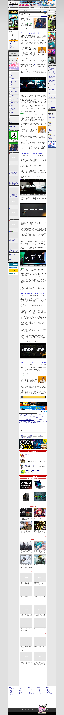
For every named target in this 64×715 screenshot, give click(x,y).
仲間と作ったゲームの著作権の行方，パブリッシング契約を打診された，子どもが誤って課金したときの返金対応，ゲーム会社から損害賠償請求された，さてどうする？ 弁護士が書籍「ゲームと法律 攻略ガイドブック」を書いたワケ (26, 566)
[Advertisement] (33, 679)
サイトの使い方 (18, 0)
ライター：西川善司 (44, 16)
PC (12, 7)
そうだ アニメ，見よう (14, 91)
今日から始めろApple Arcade (14, 95)
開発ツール (35, 435)
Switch (23, 7)
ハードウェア (37, 7)
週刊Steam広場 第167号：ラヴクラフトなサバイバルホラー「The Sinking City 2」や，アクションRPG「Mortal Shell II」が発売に (26, 583)
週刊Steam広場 (13, 88)
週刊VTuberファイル (13, 80)
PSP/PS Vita (48, 687)
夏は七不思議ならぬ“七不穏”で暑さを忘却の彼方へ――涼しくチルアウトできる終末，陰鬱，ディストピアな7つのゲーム (13, 183)
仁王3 (50, 126)
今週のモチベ (12, 75)
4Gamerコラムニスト (13, 100)
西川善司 (29, 437)
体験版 (11, 690)
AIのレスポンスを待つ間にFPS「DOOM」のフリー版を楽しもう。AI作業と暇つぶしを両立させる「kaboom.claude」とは (26, 519)
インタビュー (23, 437)
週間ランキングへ (53, 107)
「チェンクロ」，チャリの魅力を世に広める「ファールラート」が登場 (39, 518)
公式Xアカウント (13, 0)
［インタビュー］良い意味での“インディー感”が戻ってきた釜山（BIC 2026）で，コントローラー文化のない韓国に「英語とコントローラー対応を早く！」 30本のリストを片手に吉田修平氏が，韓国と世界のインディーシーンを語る (13, 229)
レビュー (11, 46)
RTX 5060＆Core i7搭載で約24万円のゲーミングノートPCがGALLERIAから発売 (39, 490)
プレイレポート (31, 689)
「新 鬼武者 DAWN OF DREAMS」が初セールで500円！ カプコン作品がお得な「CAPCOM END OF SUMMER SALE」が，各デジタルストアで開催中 (52, 89)
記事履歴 (50, 0)
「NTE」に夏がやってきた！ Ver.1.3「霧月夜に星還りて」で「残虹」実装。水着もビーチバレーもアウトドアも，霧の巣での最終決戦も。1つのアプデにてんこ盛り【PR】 (39, 551)
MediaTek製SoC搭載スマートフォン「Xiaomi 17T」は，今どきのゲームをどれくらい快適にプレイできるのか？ (39, 615)
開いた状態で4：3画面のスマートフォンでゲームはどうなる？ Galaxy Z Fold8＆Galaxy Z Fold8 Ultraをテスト (39, 629)
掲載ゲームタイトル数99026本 (13, 5)
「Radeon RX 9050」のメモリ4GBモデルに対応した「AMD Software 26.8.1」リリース (26, 490)
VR (33, 7)
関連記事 (33, 64)
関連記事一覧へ (45, 413)
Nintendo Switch (12, 129)
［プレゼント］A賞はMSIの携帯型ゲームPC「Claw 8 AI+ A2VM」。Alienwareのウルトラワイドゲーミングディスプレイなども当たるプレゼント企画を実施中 (52, 72)
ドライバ (11, 122)
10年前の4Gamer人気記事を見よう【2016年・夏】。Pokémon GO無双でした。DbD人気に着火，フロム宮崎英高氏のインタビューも (13, 173)
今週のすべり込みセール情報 (14, 86)
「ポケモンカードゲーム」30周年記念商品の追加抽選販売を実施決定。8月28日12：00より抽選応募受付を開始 (52, 68)
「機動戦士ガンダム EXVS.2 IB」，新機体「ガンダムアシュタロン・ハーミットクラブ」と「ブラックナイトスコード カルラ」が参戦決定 (52, 81)
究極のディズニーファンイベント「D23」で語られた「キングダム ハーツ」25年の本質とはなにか (13, 240)
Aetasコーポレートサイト (13, 259)
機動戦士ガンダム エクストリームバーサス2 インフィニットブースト (52, 130)
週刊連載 (11, 692)
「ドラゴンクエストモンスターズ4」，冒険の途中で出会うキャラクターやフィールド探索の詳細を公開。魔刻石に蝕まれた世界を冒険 (52, 76)
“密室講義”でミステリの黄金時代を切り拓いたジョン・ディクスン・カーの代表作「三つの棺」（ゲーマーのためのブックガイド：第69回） (39, 597)
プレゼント (11, 118)
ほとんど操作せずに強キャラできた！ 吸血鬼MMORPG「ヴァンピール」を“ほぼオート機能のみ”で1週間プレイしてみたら (13, 195)
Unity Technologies (13, 41)
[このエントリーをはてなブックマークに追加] (45, 12)
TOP (9, 7)
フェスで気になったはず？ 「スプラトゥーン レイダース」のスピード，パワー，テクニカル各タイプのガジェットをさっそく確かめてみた (13, 206)
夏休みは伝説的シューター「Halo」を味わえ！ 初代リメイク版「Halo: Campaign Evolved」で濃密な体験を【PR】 (39, 565)
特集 (11, 45)
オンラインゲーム (12, 688)
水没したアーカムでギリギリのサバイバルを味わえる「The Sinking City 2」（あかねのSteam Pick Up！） (26, 597)
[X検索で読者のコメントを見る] (40, 11)
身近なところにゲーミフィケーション (14, 109)
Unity (13, 38)
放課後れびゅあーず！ (14, 112)
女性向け (30, 7)
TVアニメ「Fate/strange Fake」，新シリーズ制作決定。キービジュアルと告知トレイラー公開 (52, 93)
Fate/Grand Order (51, 114)
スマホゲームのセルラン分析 (14, 84)
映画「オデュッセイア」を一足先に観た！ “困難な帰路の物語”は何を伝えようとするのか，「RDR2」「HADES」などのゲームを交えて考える (13, 162)
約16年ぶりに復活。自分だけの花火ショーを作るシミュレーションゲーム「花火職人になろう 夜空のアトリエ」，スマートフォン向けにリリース (39, 532)
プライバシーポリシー (13, 254)
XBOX (15, 7)
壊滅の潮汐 (50, 138)
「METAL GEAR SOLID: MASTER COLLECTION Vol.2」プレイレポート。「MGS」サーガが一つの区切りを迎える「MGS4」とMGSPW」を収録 (52, 101)
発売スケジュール (21, 692)
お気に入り (46, 0)
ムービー (11, 47)
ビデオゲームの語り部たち (14, 102)
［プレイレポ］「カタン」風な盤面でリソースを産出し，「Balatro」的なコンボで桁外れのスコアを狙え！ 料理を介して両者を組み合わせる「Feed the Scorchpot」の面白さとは (26, 615)
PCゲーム (11, 125)
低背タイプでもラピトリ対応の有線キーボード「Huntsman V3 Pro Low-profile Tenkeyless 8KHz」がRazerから (39, 503)
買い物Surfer (12, 105)
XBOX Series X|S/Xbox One (13, 126)
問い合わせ (22, 0)
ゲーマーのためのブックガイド (14, 93)
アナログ (44, 7)
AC (41, 7)
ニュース (11, 44)
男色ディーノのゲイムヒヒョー (14, 82)
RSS (9, 0)
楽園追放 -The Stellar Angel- (52, 123)
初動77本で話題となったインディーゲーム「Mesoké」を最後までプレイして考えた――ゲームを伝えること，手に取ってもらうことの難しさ (13, 217)
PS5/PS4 (19, 7)
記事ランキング (12, 694)
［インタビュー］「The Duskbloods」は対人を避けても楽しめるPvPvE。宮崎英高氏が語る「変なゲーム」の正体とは (13, 250)
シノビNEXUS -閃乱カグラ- (52, 135)
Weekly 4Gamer (13, 73)
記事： (16, 58)
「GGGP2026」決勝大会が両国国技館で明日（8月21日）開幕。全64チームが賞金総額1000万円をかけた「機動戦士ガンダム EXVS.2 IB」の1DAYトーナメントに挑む (52, 97)
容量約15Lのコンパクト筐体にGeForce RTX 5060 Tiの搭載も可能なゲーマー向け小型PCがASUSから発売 (26, 503)
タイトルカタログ (21, 693)
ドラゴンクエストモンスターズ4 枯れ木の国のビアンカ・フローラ (52, 118)
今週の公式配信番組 (13, 78)
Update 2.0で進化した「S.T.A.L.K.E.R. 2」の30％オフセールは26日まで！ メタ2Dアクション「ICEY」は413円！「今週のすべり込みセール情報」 (39, 583)
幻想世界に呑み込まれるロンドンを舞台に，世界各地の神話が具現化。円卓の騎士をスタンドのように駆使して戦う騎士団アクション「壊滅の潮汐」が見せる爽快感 (26, 629)
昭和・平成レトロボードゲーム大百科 (14, 99)
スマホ (26, 7)
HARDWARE (30, 435)
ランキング (53, 0)
